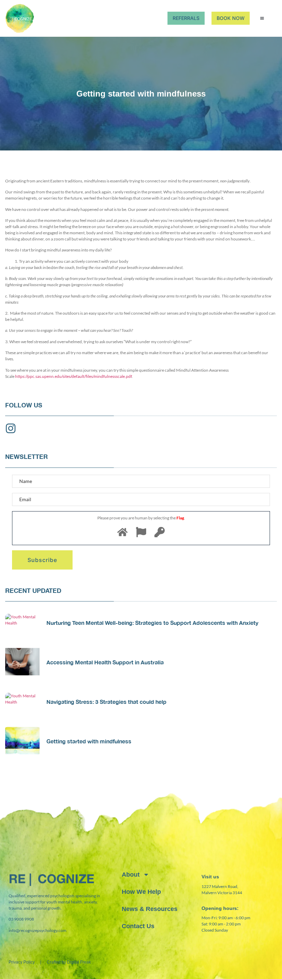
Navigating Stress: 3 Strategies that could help (106, 701)
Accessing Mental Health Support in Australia (105, 662)
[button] (262, 18)
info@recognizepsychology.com (37, 930)
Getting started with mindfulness (88, 741)
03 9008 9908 (21, 919)
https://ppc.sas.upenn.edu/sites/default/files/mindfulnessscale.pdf (73, 376)
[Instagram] (10, 428)
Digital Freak (79, 962)
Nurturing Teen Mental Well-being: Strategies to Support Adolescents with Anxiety (152, 622)
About (131, 874)
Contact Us (138, 926)
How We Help (141, 891)
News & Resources (149, 908)
